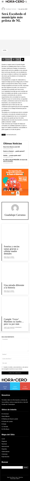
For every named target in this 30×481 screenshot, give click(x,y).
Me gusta (5, 382)
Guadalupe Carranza (11, 9)
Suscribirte (25, 382)
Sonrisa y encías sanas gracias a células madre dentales (11, 250)
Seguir (15, 382)
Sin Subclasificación (11, 134)
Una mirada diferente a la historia (14, 286)
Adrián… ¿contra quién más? (12, 155)
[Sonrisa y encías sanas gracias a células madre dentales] (15, 234)
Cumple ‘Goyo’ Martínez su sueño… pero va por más (14, 321)
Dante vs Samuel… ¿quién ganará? (14, 151)
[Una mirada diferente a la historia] (15, 272)
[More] (22, 59)
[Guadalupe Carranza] (3, 9)
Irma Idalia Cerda (9, 257)
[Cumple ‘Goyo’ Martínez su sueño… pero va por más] (15, 306)
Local (4, 50)
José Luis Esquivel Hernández (13, 327)
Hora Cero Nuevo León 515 (11, 147)
